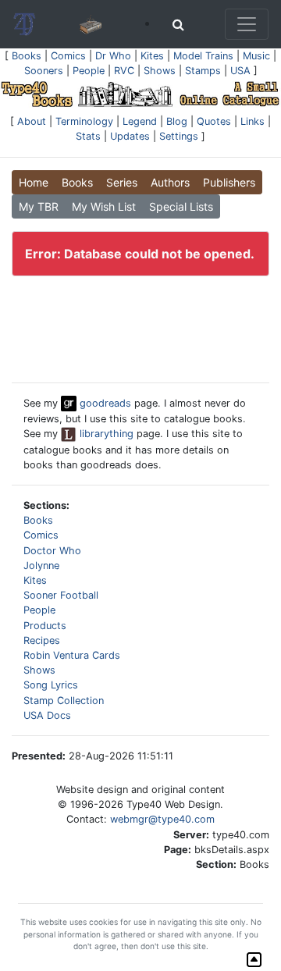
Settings (178, 136)
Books (26, 56)
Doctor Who (52, 551)
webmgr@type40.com (162, 819)
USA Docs (47, 715)
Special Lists (181, 206)
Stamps (203, 70)
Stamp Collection (63, 700)
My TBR (39, 206)
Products (44, 625)
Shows (160, 70)
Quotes (214, 121)
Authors (170, 182)
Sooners (43, 70)
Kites (152, 56)
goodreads (103, 403)
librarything (104, 433)
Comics (68, 56)
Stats (88, 136)
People (89, 70)
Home (33, 182)
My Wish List (104, 206)
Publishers (229, 182)
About (31, 121)
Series (121, 182)
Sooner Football (60, 595)
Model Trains (203, 56)
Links (252, 121)
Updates (130, 136)
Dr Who (113, 56)
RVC (124, 70)
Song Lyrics (50, 685)
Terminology (84, 121)
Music (256, 56)
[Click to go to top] (254, 959)
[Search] (178, 24)
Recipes (41, 640)
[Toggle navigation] (247, 24)
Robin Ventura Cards (71, 655)
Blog (176, 121)
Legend (140, 121)
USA (240, 70)
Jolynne (41, 565)
